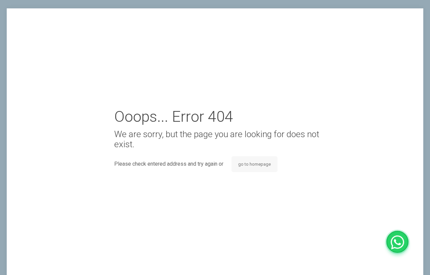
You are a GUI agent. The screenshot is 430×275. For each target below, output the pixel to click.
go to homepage (254, 164)
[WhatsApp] (397, 242)
